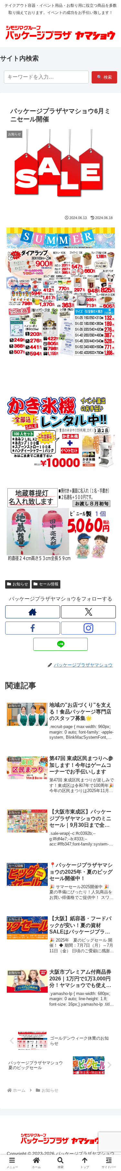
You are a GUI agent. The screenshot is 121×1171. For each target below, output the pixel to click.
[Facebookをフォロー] (32, 628)
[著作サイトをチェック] (32, 611)
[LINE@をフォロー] (60, 644)
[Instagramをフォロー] (88, 628)
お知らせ (20, 584)
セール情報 (48, 584)
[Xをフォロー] (88, 611)
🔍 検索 (104, 77)
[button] (108, 917)
